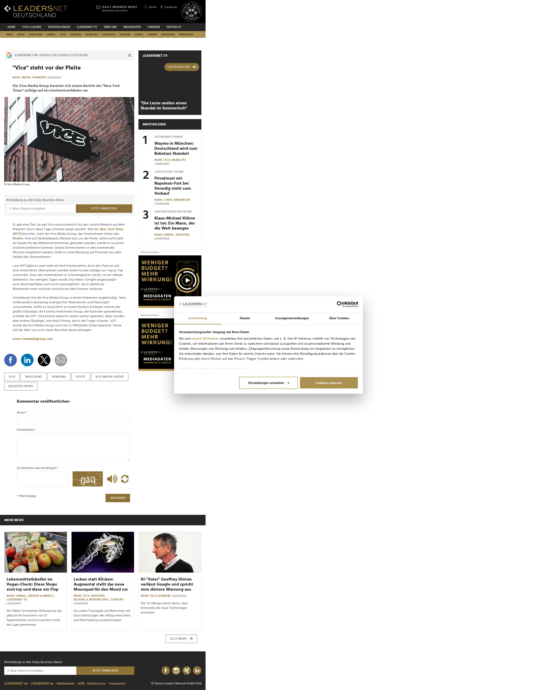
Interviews (168, 34)
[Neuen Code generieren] (125, 479)
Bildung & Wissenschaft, (92, 599)
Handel (51, 34)
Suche (152, 7)
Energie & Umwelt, (41, 595)
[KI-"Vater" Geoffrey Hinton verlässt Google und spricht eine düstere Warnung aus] (170, 552)
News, (17, 77)
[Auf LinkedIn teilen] (27, 360)
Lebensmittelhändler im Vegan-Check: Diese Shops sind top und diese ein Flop (33, 584)
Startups (117, 599)
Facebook (170, 7)
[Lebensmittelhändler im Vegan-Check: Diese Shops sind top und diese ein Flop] (35, 552)
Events (139, 34)
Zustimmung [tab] (197, 318)
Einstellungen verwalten (266, 382)
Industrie (182, 234)
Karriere (125, 34)
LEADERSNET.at (42, 683)
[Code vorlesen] (111, 479)
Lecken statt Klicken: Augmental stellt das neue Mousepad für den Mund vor (101, 584)
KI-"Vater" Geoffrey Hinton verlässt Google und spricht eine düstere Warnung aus (167, 584)
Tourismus (108, 34)
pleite (81, 376)
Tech (63, 34)
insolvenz (33, 376)
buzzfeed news (21, 386)
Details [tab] (245, 318)
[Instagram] (176, 670)
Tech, (168, 160)
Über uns (110, 27)
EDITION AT (174, 27)
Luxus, (169, 199)
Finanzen (75, 34)
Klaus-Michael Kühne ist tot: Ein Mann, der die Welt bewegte (174, 223)
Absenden (118, 498)
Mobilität (91, 34)
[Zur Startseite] (35, 11)
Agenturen (35, 34)
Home (12, 27)
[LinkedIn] (197, 670)
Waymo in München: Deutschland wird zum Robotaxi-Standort (175, 148)
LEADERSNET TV (17, 599)
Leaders (152, 34)
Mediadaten (132, 27)
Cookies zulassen (329, 382)
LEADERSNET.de (16, 683)
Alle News (178, 638)
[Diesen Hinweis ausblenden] (129, 55)
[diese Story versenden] (61, 360)
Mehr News (13, 520)
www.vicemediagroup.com (33, 338)
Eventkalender (59, 27)
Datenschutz (96, 683)
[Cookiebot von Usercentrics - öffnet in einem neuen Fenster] (340, 304)
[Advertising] (169, 281)
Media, (27, 77)
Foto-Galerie (31, 27)
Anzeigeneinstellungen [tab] (292, 318)
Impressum (117, 683)
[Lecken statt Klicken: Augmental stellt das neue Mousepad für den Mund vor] (103, 552)
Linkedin (153, 27)
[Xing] (186, 670)
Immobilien (186, 34)
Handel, (170, 234)
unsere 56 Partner (205, 338)
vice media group (109, 376)
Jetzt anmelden (104, 208)
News (9, 34)
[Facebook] (166, 670)
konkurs (59, 376)
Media (21, 34)
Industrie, (98, 595)
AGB (81, 683)
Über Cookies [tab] (339, 318)
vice (12, 376)
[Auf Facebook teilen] (10, 360)
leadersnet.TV (87, 27)
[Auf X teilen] (44, 360)
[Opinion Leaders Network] (191, 12)
